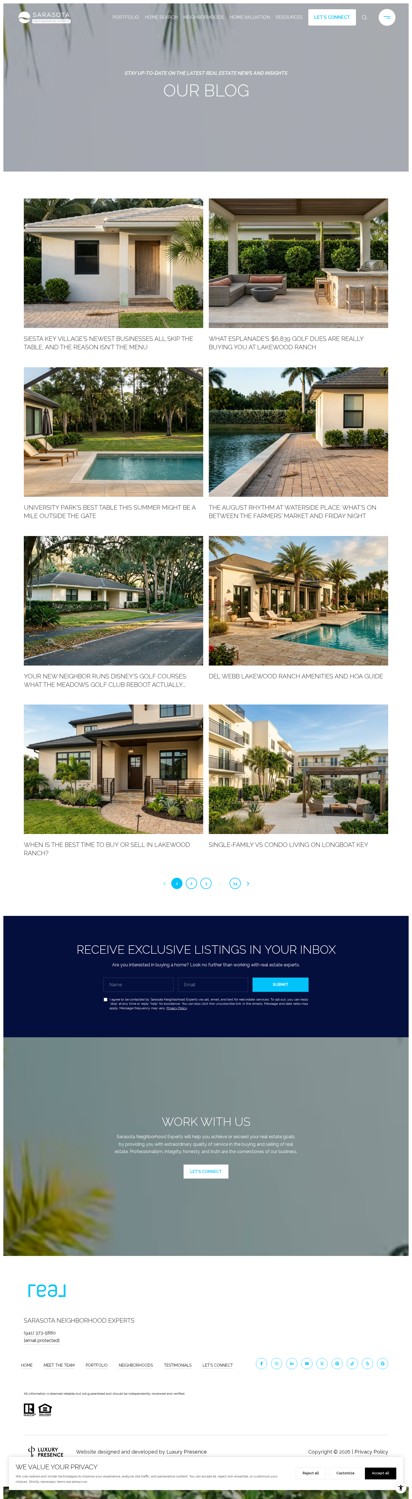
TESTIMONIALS (177, 1365)
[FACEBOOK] (261, 1363)
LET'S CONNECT (218, 1365)
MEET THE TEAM (59, 1365)
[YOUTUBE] (307, 1363)
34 (235, 883)
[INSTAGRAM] (276, 1363)
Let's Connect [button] (332, 17)
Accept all (380, 1473)
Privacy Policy (176, 1008)
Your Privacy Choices (206, 1493)
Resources (289, 17)
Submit (280, 984)
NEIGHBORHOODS (136, 1365)
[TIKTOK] (352, 1363)
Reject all (311, 1473)
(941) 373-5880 (40, 1333)
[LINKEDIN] (291, 1363)
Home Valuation (250, 17)
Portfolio (125, 17)
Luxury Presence (186, 1452)
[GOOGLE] (382, 1363)
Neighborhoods (203, 17)
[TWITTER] (322, 1363)
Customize (345, 1473)
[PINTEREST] (337, 1363)
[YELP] (367, 1363)
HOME (27, 1365)
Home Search (161, 17)
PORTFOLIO (97, 1365)
